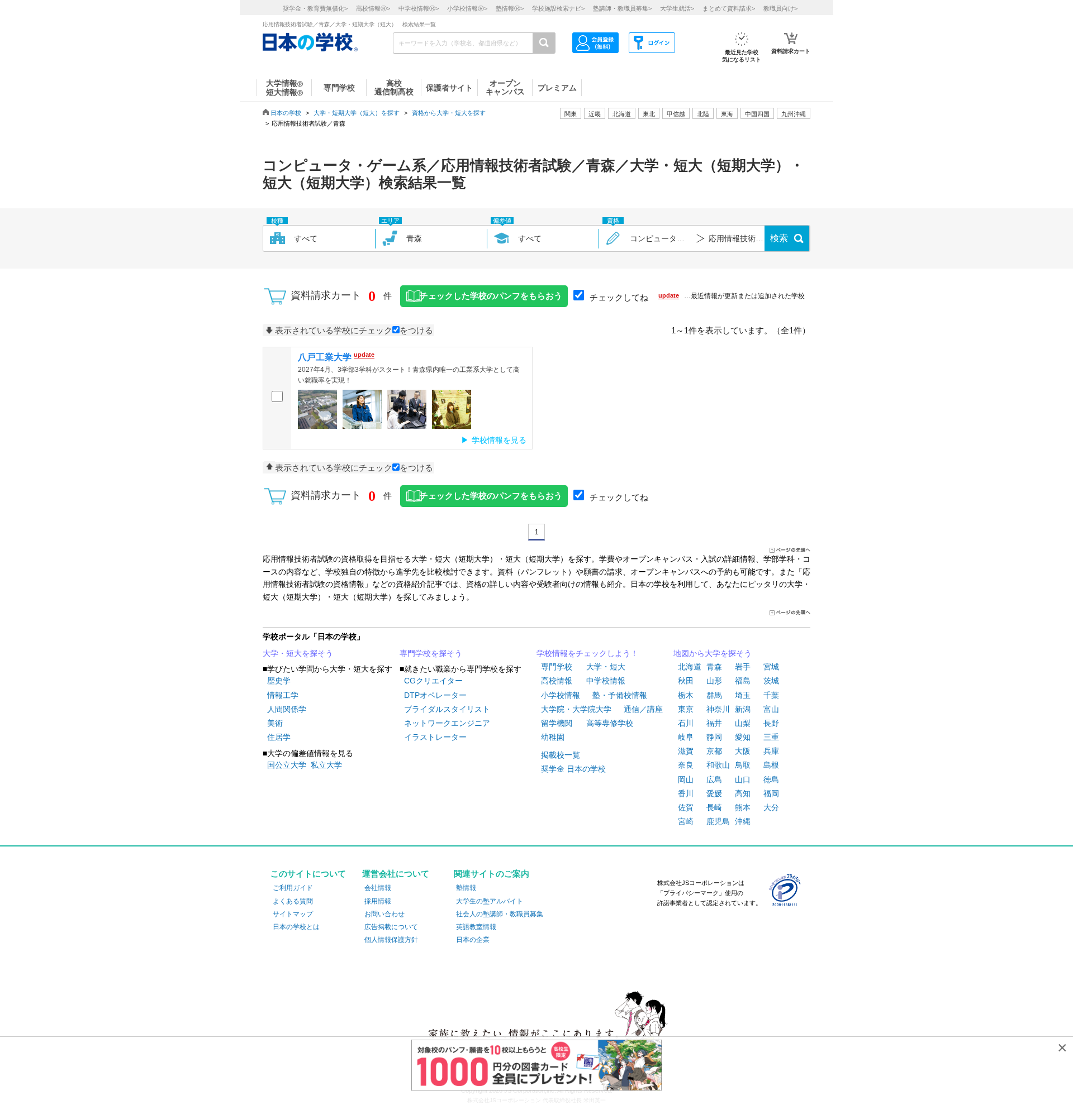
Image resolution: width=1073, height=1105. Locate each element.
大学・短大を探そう (298, 653)
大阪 (743, 751)
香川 (686, 793)
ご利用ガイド (293, 888)
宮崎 (686, 821)
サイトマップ (293, 914)
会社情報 (377, 888)
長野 (771, 723)
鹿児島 (718, 821)
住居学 (279, 737)
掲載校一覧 (560, 754)
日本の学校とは (296, 927)
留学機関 (556, 723)
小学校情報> (467, 8)
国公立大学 (286, 764)
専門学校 (556, 666)
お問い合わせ (384, 914)
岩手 (743, 666)
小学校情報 (560, 695)
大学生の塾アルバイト (489, 901)
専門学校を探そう (431, 653)
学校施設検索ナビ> (558, 8)
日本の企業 (473, 940)
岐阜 (686, 737)
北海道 (622, 114)
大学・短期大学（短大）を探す (357, 112)
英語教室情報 (476, 927)
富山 (771, 709)
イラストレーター (435, 737)
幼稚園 (552, 737)
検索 (779, 238)
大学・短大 (605, 666)
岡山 (686, 779)
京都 (714, 751)
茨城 (771, 680)
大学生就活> (677, 8)
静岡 (714, 737)
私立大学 (326, 764)
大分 (771, 807)
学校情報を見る (499, 440)
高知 (743, 793)
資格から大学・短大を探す (449, 112)
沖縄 (743, 821)
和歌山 (718, 764)
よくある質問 (293, 901)
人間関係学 (286, 709)
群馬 (714, 695)
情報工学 (282, 695)
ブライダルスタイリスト (447, 709)
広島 (714, 779)
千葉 (771, 695)
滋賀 (686, 751)
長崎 (714, 807)
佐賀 (686, 807)
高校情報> (373, 8)
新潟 (743, 709)
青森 (714, 666)
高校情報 (556, 680)
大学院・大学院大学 (576, 709)
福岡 (771, 793)
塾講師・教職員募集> (622, 8)
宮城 (771, 666)
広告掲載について (391, 927)
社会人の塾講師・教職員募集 (499, 914)
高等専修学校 (609, 723)
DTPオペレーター (435, 695)
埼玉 (743, 695)
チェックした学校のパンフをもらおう (491, 295)
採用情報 (377, 901)
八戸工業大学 (325, 357)
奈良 (686, 764)
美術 (275, 723)
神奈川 (718, 709)
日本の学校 (285, 112)
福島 (743, 680)
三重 (771, 737)
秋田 (686, 680)
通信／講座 (643, 709)
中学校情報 (605, 680)
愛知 (743, 737)
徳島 (771, 779)
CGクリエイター (433, 680)
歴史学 (279, 680)
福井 (714, 723)
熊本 (743, 807)
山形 (714, 680)
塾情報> (510, 8)
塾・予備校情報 (619, 695)
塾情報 (466, 888)
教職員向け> (780, 8)
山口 (743, 779)
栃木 (686, 695)
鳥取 (743, 764)
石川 (686, 723)
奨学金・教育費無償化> (315, 8)
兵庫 (771, 751)
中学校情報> (418, 8)
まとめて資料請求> (728, 8)
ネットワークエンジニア (447, 723)
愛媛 (714, 793)
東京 (686, 709)
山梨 (743, 723)
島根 (771, 764)
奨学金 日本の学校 (573, 768)
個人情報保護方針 (391, 940)
